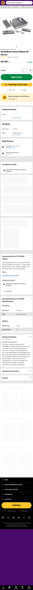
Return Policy (8, 154)
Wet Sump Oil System (5, 7)
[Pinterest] (29, 518)
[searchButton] (30, 2)
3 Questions (15, 57)
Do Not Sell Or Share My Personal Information (16, 524)
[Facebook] (3, 518)
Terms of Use (12, 523)
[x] (24, 518)
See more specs (16, 134)
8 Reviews (9, 57)
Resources (18, 523)
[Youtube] (19, 518)
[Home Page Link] (2, 2)
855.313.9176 (16, 146)
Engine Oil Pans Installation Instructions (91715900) (16, 170)
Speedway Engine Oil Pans (27, 7)
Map (29, 523)
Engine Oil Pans (16, 7)
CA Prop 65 (9, 291)
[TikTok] (14, 518)
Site (27, 523)
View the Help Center (10, 147)
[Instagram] (8, 518)
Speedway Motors (5, 49)
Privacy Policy (6, 523)
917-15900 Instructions (8, 275)
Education (23, 523)
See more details (16, 117)
